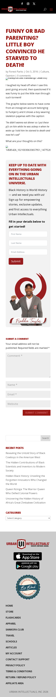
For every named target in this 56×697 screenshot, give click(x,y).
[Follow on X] (34, 3)
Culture (44, 71)
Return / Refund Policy (21, 677)
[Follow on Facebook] (22, 3)
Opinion (10, 75)
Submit (16, 261)
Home (9, 605)
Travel (10, 635)
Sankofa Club (15, 629)
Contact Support (18, 659)
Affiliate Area (15, 683)
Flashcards (13, 617)
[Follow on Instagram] (28, 3)
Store (9, 611)
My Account (14, 653)
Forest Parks (16, 71)
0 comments (24, 75)
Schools (11, 641)
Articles (11, 647)
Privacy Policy (15, 665)
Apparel (11, 623)
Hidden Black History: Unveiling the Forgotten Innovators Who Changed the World (26, 480)
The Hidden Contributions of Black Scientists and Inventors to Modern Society (25, 466)
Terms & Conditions (19, 671)
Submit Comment (36, 412)
